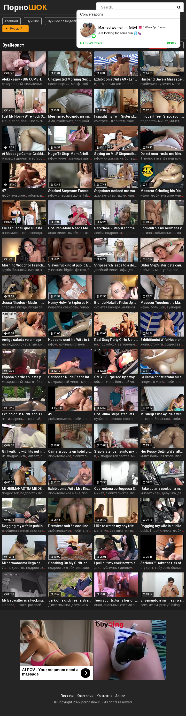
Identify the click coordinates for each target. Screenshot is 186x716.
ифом (144, 195)
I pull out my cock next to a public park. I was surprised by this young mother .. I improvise (116, 563)
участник (55, 270)
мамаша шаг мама (84, 158)
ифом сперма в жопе (65, 195)
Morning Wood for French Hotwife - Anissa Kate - (24, 265)
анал (98, 605)
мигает (33, 456)
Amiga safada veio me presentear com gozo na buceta (24, 340)
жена (6, 121)
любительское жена (167, 195)
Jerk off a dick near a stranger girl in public (70, 600)
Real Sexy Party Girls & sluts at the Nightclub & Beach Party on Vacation (116, 340)
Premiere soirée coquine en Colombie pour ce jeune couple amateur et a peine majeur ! (70, 526)
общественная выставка (25, 530)
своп (15, 121)
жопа (144, 344)
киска (118, 158)
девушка (169, 493)
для (97, 568)
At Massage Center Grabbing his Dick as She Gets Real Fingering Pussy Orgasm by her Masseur (24, 154)
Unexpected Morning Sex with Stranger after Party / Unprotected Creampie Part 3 (70, 79)
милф (75, 84)
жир (97, 195)
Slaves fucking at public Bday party (70, 265)
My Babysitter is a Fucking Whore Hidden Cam (24, 600)
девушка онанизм (85, 605)
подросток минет (154, 121)
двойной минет (106, 270)
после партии (59, 84)
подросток (113, 233)
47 (4, 191)
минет (174, 121)
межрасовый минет (64, 382)
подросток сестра (115, 456)
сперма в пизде (14, 307)
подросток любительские (40, 493)
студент (146, 568)
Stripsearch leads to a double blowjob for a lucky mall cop (116, 265)
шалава (8, 605)
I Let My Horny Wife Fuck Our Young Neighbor (24, 116)
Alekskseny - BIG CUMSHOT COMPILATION (24, 79)
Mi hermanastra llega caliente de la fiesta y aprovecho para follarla (24, 563)
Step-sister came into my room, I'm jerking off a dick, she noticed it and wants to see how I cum (116, 451)
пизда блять (38, 307)
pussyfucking (169, 605)
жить (129, 530)
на (4, 344)
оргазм (85, 233)
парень (17, 419)
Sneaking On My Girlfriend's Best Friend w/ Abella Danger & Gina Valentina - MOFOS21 (70, 563)
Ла (4, 568)
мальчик (101, 530)
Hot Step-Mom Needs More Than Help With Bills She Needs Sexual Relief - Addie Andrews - (70, 228)
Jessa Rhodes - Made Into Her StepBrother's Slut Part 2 (24, 303)
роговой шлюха (40, 605)
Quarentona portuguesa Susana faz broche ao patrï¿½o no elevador (116, 489)
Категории (85, 696)
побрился (89, 493)
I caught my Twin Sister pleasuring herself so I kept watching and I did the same (116, 116)
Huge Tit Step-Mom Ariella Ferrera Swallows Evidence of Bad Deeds (70, 154)
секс (143, 605)
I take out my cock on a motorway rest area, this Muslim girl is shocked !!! (162, 489)
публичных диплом (117, 568)
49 (50, 414)
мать (138, 568)
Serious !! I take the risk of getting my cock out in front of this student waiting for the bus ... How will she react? (162, 563)
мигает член (150, 493)
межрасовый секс (16, 382)
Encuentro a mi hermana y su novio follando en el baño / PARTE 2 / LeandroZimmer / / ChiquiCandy (162, 228)
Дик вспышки (59, 605)
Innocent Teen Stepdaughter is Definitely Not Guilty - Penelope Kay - (162, 116)
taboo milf (91, 195)
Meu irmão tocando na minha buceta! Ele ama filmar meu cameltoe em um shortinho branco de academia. (70, 116)
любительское (122, 121)
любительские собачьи (91, 530)
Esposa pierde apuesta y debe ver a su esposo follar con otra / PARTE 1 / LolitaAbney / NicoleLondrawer (24, 377)
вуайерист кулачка (155, 84)
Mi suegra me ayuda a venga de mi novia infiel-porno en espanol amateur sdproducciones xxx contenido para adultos (162, 414)
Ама (51, 121)
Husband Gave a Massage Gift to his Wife (162, 79)
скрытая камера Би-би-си (114, 307)
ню (4, 419)
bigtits (69, 270)
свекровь (70, 307)
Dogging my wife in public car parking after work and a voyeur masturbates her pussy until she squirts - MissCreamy (162, 526)
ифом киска (103, 158)
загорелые (126, 344)
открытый (32, 419)
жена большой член (122, 382)
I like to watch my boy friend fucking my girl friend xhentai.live (116, 526)
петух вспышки (114, 195)
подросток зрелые (22, 344)
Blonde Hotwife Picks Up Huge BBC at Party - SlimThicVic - (116, 303)
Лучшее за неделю (62, 21)
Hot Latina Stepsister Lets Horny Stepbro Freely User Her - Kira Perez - (116, 414)
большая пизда (137, 158)
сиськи (33, 270)
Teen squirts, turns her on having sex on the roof (116, 600)
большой (82, 121)
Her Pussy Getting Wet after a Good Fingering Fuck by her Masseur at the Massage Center (162, 451)
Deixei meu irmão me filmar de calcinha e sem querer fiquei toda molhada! (162, 154)
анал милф (10, 233)
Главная (11, 21)
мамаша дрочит (15, 158)
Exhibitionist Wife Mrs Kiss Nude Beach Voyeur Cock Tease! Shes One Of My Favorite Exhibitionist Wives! (70, 489)
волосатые (153, 158)
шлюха (21, 605)
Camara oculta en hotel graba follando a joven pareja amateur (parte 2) (70, 451)
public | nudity (150, 530)
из (4, 456)
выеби (73, 233)
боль (91, 270)
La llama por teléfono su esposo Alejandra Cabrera (162, 377)
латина (146, 233)
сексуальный (12, 84)
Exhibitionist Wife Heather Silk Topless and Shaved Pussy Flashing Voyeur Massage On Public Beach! (162, 340)
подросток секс (136, 233)
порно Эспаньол (157, 419)
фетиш (80, 270)
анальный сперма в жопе (123, 605)
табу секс (162, 568)
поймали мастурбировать (161, 270)
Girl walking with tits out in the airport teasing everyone (24, 451)
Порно (16, 7)
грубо (6, 270)
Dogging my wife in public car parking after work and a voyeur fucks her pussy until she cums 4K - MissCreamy (24, 526)
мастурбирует (40, 158)
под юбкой (108, 344)
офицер (126, 270)
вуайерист (64, 121)
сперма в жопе (152, 382)
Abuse (120, 696)
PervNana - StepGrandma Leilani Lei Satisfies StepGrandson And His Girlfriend (116, 228)
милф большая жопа (157, 456)
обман (99, 382)
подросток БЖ (37, 568)
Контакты (104, 696)
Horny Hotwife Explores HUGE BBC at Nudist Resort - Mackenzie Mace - (70, 303)
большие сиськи (34, 121)
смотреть (101, 121)
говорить (87, 307)
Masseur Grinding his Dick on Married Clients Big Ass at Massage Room (162, 191)
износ (117, 419)
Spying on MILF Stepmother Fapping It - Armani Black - (116, 154)
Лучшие (32, 21)
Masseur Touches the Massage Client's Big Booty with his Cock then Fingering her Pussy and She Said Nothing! (162, 303)
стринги (156, 344)
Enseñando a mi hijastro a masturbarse (162, 600)
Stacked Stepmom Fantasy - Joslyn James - (70, 191)
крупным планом (72, 344)
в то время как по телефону (120, 84)
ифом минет (58, 158)
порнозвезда (31, 233)
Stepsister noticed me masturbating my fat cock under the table (116, 191)
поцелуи (55, 307)
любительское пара (40, 84)
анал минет (57, 233)
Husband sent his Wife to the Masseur (70, 340)
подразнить (16, 456)
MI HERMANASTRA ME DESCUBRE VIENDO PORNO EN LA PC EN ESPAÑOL (24, 489)
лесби (99, 233)
